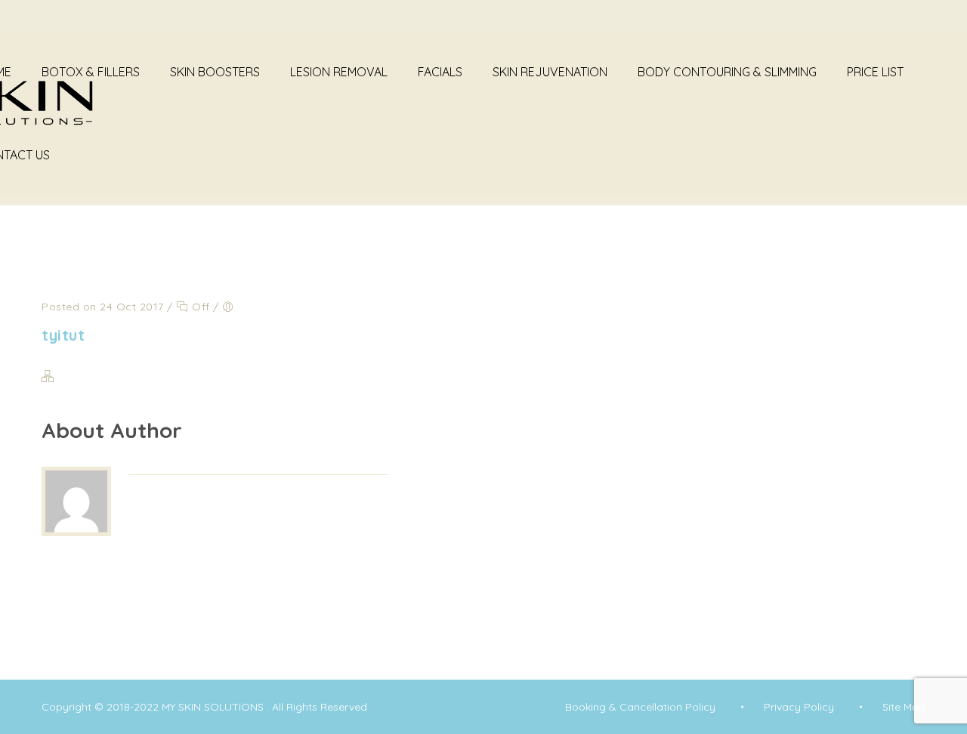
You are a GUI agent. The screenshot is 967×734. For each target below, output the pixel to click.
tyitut (63, 334)
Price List (875, 71)
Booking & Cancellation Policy (640, 707)
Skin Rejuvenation (550, 71)
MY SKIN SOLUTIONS (214, 707)
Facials (440, 71)
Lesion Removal (339, 71)
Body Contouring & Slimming (727, 71)
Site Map (903, 707)
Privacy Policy (799, 707)
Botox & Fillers (91, 71)
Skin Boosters (215, 71)
